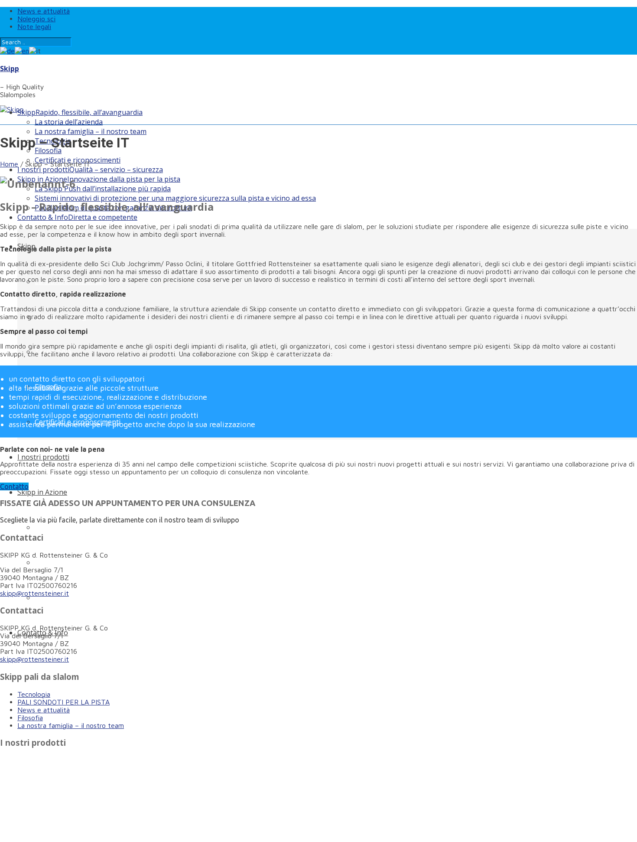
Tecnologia (33, 694)
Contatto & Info (77, 217)
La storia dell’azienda (69, 122)
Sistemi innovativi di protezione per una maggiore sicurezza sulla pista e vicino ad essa (175, 198)
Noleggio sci (36, 19)
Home (9, 164)
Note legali (34, 26)
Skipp (9, 68)
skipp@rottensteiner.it (34, 593)
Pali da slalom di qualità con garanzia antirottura (113, 597)
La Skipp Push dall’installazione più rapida (103, 188)
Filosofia (30, 717)
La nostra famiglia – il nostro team (90, 131)
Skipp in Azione (98, 179)
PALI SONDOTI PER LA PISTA (63, 702)
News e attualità (43, 11)
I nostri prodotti (90, 169)
